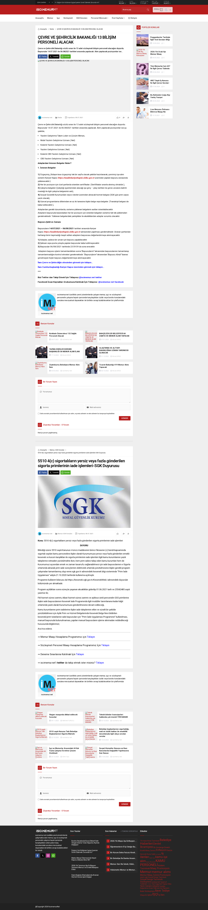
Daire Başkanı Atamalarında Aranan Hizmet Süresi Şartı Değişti (85, 876)
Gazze (169, 850)
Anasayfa (43, 29)
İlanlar (52, 29)
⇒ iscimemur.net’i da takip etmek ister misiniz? (71, 662)
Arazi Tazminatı (153, 841)
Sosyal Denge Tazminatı (157, 877)
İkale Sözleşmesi (147, 891)
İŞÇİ (155, 894)
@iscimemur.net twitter (90, 277)
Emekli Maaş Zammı (148, 850)
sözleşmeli (156, 882)
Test (153, 884)
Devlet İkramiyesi (150, 845)
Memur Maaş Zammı (149, 875)
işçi (154, 858)
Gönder (67, 56)
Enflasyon (161, 850)
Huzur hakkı (151, 854)
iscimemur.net (47, 117)
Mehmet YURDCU (68, 720)
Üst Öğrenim (164, 888)
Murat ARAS (116, 339)
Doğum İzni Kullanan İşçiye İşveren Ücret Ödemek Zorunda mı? (85, 851)
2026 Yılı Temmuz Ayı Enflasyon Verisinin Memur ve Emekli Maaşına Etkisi (85, 867)
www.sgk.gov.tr (73, 571)
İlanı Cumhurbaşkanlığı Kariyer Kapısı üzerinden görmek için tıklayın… (71, 267)
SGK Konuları (59, 450)
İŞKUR (149, 895)
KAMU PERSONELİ (152, 863)
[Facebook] (37, 855)
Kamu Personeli (150, 862)
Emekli (167, 847)
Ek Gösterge (158, 847)
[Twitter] (43, 855)
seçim (142, 877)
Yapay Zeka (166, 884)
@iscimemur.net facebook (111, 282)
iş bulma (158, 854)
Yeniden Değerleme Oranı (152, 887)
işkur (151, 858)
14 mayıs (143, 841)
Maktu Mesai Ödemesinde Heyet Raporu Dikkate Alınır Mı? (76, 2)
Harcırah (143, 854)
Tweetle (55, 56)
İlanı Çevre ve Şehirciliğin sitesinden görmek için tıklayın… (65, 262)
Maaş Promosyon (159, 868)
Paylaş (44, 56)
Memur (52, 450)
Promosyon (165, 875)
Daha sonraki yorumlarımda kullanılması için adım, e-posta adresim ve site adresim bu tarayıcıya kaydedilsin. (77, 413)
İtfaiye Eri (143, 895)
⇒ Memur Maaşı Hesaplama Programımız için (66, 636)
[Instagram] (48, 855)
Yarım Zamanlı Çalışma (149, 886)
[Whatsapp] (53, 855)
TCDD (149, 884)
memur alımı (161, 872)
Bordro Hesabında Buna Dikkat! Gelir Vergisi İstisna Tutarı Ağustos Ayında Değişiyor (85, 843)
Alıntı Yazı (65, 757)
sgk (146, 877)
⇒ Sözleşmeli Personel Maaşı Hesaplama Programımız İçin (73, 645)
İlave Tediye (162, 890)
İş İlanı (161, 895)
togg (157, 884)
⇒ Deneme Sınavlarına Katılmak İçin (61, 654)
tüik (160, 884)
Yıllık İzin (156, 888)
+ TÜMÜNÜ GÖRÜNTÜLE (129, 831)
